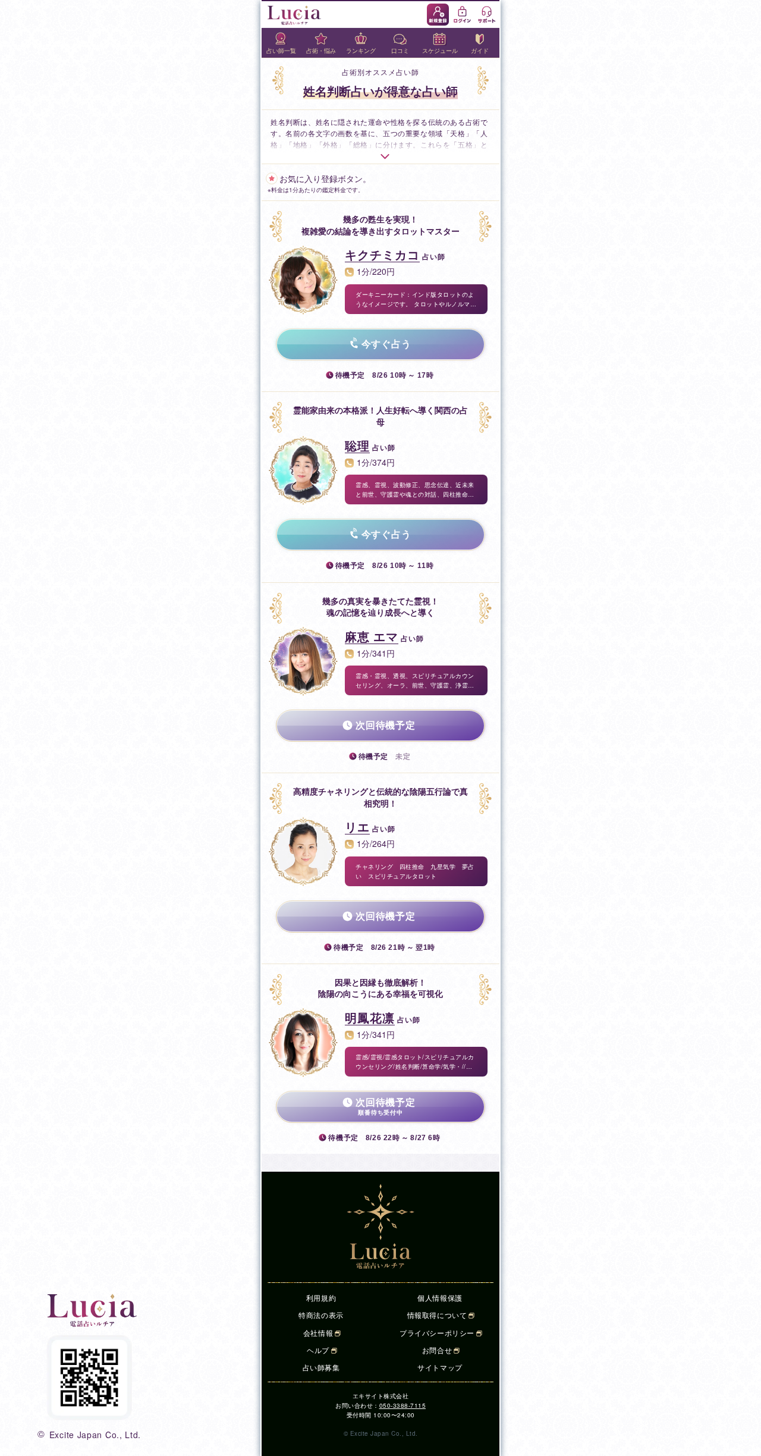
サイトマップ (440, 1367)
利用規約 (321, 1297)
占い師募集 (321, 1367)
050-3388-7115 (402, 1405)
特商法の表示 (321, 1315)
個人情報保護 (440, 1297)
